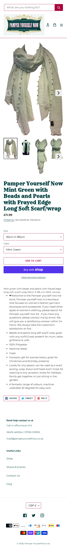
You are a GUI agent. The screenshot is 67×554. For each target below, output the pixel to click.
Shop (10, 458)
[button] (8, 93)
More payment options (33, 277)
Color (6, 243)
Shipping (9, 219)
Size (6, 231)
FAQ (9, 484)
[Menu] (61, 24)
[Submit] (59, 7)
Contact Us (13, 475)
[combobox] (29, 7)
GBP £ (32, 505)
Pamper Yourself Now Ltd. (37, 543)
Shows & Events (16, 467)
